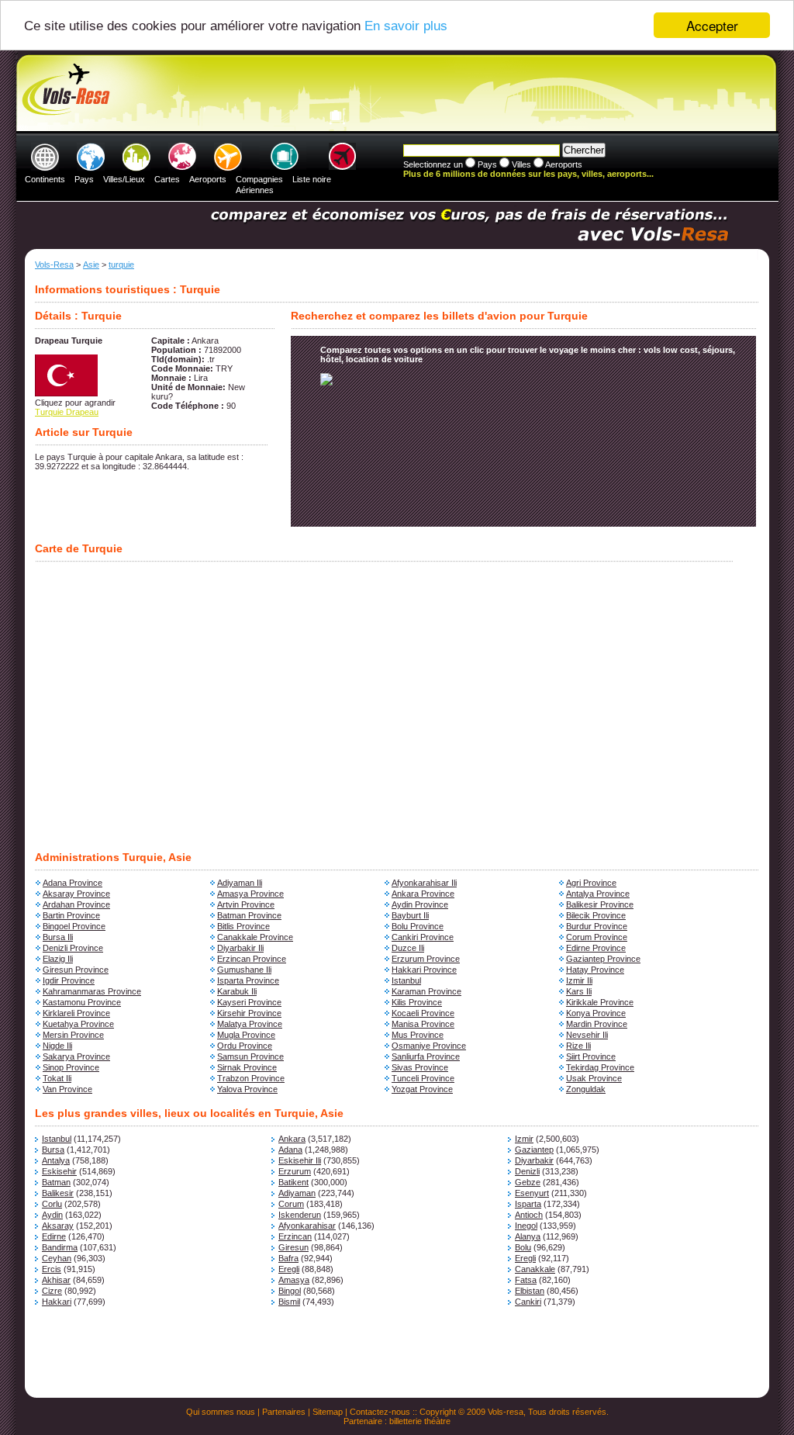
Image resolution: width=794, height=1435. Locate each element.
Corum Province (596, 937)
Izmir (524, 1138)
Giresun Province (76, 969)
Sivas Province (420, 1067)
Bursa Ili (58, 937)
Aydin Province (420, 904)
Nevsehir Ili (587, 1034)
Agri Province (591, 882)
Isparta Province (248, 980)
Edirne (54, 1236)
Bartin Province (71, 915)
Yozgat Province (422, 1089)
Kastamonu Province (82, 1002)
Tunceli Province (423, 1078)
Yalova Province (247, 1089)
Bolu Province (418, 926)
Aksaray (58, 1225)
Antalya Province (598, 893)
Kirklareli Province (76, 1013)
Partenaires (284, 1411)
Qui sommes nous (220, 1411)
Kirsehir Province (249, 1013)
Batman (56, 1182)
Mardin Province (596, 1024)
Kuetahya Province (78, 1024)
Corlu (52, 1204)
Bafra (288, 1258)
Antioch (529, 1214)
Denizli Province (73, 948)
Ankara (292, 1138)
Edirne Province (596, 948)
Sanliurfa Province (426, 1056)
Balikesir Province (599, 904)
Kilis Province (417, 1002)
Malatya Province (249, 1024)
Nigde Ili (57, 1045)
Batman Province (249, 915)
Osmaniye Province (429, 1045)
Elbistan (529, 1290)
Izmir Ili (579, 980)
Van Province (67, 1089)
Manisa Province (423, 1024)
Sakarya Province (76, 1056)
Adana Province (72, 882)
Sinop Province (71, 1067)
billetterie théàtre (420, 1421)
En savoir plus (405, 26)
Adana (290, 1149)
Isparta (528, 1204)
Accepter (712, 25)
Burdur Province (596, 926)
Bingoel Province (74, 926)
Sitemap (327, 1411)
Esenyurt (532, 1193)
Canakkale (535, 1269)
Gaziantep (534, 1149)
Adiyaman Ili (239, 882)
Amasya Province (250, 893)
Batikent (293, 1182)
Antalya (56, 1160)
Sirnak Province (247, 1067)
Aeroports (207, 179)
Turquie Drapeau (66, 412)
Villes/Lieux (124, 179)
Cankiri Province (423, 937)
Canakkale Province (255, 937)
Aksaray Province (76, 893)
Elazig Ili (58, 958)
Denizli (527, 1171)
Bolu (523, 1247)
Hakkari (56, 1301)
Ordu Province (244, 1045)
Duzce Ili (408, 948)
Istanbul (406, 980)
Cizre (52, 1290)
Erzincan (295, 1236)
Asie (91, 264)
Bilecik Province (596, 915)
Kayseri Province (249, 1002)
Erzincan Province (251, 958)
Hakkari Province (424, 969)
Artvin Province (245, 904)
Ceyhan (56, 1258)
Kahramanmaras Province (92, 991)
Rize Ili (578, 1045)
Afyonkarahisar (307, 1225)
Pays (84, 179)
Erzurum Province (426, 958)
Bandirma (60, 1247)
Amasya (293, 1280)
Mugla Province (246, 1034)
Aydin (52, 1214)
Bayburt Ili (410, 915)
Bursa (53, 1149)
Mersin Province (73, 1034)
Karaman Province (426, 991)
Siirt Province (591, 1056)
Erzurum (294, 1171)
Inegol (526, 1225)
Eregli (525, 1258)
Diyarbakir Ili (240, 948)
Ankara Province (423, 893)
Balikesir (58, 1193)
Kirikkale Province (599, 1002)
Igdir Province (69, 980)
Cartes (167, 179)
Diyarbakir (534, 1160)
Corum (291, 1204)
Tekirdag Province (600, 1067)
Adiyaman (297, 1193)
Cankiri (528, 1301)
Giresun (293, 1247)
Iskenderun (299, 1214)
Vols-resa (505, 1411)
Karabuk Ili (237, 991)
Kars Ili (579, 991)
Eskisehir (59, 1171)
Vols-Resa (54, 264)
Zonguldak (586, 1089)
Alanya (527, 1236)
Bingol (289, 1290)
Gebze (527, 1182)
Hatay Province (595, 969)
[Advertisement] (394, 94)
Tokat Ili (57, 1078)
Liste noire (311, 179)
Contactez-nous (380, 1411)
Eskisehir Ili (299, 1160)
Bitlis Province (243, 926)
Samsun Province (250, 1056)
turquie (121, 264)
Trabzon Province (251, 1078)
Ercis (51, 1269)
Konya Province (596, 1013)
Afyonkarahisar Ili (424, 882)
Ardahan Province (76, 904)
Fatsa (526, 1280)
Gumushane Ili (244, 969)
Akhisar (56, 1280)
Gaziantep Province (603, 958)
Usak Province (594, 1078)
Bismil (289, 1301)
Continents (45, 179)
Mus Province (418, 1034)
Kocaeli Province (423, 1013)
